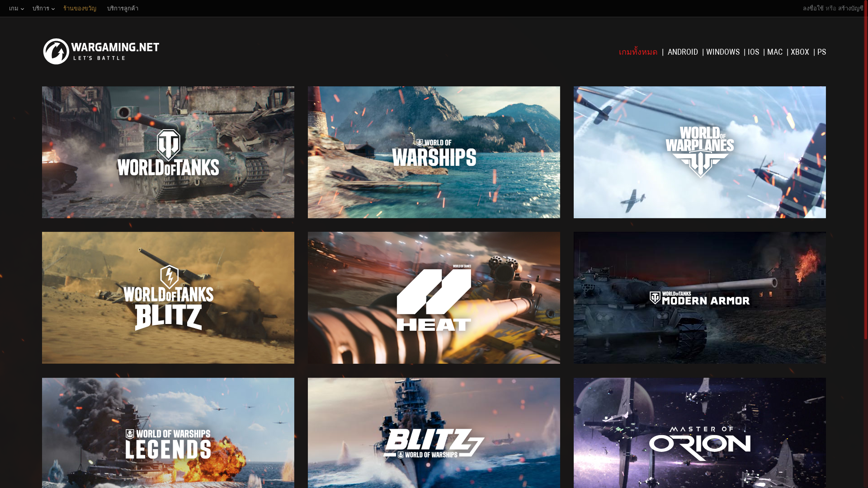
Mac (775, 51)
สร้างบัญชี (850, 8)
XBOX (801, 51)
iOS (754, 51)
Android (684, 51)
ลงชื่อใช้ (813, 8)
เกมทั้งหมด (639, 51)
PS (821, 51)
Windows (723, 51)
